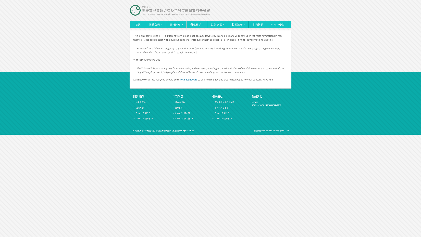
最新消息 (176, 24)
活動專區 (217, 24)
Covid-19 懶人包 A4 (144, 118)
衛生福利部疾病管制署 (224, 102)
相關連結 (238, 24)
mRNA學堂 (278, 24)
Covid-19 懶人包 (143, 113)
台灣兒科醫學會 (221, 107)
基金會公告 (180, 102)
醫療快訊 (179, 107)
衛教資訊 (197, 24)
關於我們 (155, 24)
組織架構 (140, 107)
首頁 (138, 24)
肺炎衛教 (258, 24)
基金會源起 (141, 102)
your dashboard (188, 79)
